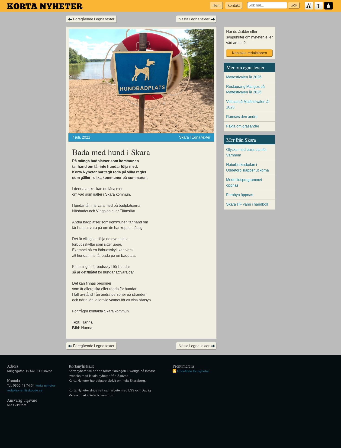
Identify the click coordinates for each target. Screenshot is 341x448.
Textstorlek (309, 6)
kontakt (234, 5)
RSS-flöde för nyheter (193, 371)
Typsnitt (319, 6)
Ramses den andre (241, 117)
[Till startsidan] (45, 6)
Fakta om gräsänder (242, 126)
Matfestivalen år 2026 (243, 77)
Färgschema (328, 6)
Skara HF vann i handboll (247, 204)
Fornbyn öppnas (239, 195)
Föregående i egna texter (93, 19)
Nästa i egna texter (194, 19)
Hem (216, 5)
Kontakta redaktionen (249, 53)
